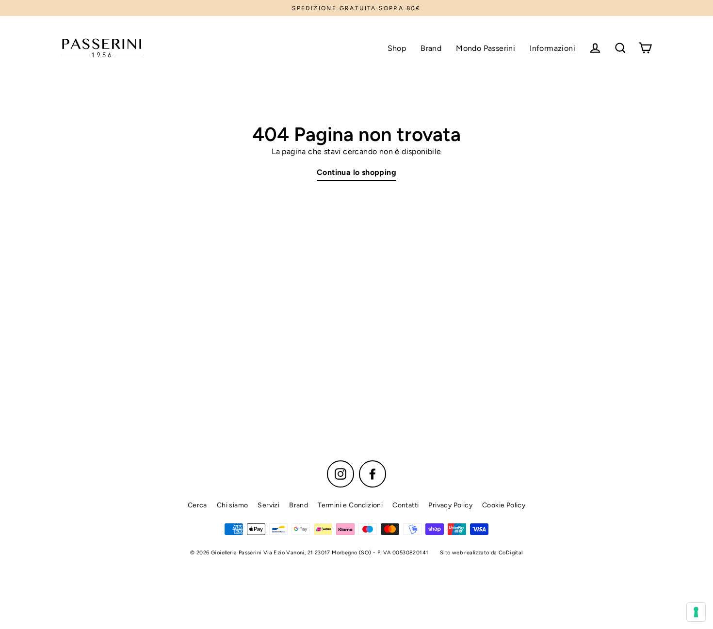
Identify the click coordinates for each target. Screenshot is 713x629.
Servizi (268, 505)
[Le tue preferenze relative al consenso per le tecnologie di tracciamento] (696, 612)
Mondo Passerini (485, 48)
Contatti (405, 505)
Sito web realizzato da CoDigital (481, 553)
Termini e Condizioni (350, 505)
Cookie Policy (503, 505)
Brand (431, 48)
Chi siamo (232, 505)
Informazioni (552, 48)
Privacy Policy (450, 505)
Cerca (197, 505)
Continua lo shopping (356, 172)
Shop (397, 48)
